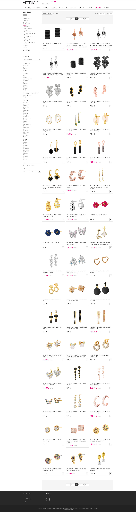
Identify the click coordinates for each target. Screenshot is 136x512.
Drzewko (26, 102)
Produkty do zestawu (29, 165)
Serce (26, 130)
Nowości (49, 13)
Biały (25, 143)
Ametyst (26, 86)
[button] (32, 59)
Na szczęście (27, 124)
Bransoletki (26, 23)
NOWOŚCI (106, 7)
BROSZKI (89, 7)
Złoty (25, 158)
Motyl (25, 122)
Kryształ (26, 80)
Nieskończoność (28, 125)
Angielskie (28, 31)
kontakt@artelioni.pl (50, 496)
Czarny (26, 145)
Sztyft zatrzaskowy (30, 42)
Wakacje (26, 135)
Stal (25, 67)
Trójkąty (26, 133)
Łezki (25, 119)
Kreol (27, 37)
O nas (24, 496)
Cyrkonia (26, 75)
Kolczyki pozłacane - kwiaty (98, 215)
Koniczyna (26, 110)
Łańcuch (26, 116)
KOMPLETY (82, 7)
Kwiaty (26, 115)
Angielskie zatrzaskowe (31, 33)
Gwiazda (26, 104)
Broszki (25, 47)
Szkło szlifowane (28, 82)
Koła (25, 108)
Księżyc (26, 111)
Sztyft (28, 40)
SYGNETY (45, 7)
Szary (25, 154)
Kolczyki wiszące (28, 28)
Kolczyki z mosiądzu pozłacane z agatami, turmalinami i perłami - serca (100, 187)
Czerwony (26, 147)
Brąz (25, 68)
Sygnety (25, 22)
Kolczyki (25, 25)
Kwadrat (26, 113)
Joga (25, 105)
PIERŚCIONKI (37, 7)
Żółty (25, 159)
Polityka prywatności (27, 498)
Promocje (45, 13)
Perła (25, 77)
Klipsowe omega (29, 36)
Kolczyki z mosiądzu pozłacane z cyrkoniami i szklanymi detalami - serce (52, 187)
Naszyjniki (26, 43)
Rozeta (26, 129)
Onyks (26, 88)
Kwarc (26, 83)
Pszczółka (26, 127)
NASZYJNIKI (73, 7)
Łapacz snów (27, 118)
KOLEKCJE (28, 7)
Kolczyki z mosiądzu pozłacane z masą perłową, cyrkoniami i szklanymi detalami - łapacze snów (77, 45)
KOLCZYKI (53, 7)
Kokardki (26, 107)
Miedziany (26, 150)
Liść (25, 121)
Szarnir (28, 39)
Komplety (25, 45)
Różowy (26, 153)
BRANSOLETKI (63, 7)
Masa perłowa (27, 95)
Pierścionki (26, 20)
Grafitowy (26, 148)
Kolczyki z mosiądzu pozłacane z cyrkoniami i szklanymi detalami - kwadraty (76, 441)
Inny (25, 70)
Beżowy (26, 142)
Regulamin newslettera (28, 499)
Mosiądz (26, 65)
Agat (25, 85)
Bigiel (27, 34)
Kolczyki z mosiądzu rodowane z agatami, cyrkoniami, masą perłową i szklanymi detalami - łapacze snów (101, 45)
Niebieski (26, 151)
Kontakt (24, 501)
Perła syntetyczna (28, 79)
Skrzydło (26, 132)
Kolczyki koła (27, 26)
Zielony (26, 156)
